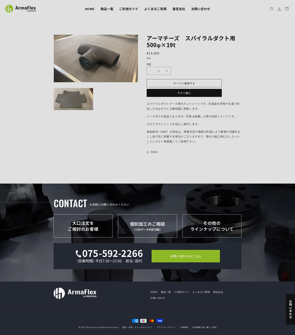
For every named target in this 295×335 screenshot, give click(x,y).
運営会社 (218, 292)
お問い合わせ (157, 298)
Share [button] (154, 151)
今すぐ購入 (184, 93)
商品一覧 (166, 292)
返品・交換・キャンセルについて (137, 327)
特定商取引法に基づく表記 (204, 327)
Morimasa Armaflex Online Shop (102, 327)
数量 (149, 64)
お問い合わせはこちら (186, 256)
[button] (272, 8)
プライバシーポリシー (167, 327)
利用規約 (184, 327)
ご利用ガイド (181, 292)
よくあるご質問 (201, 292)
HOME (153, 292)
